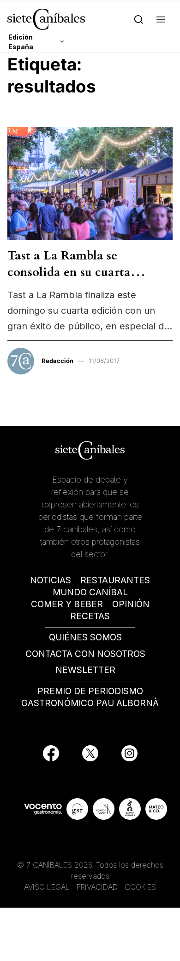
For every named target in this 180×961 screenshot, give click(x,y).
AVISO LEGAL (47, 887)
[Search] (138, 19)
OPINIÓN (131, 604)
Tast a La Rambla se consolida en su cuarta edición (69, 272)
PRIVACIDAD (98, 887)
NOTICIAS (50, 580)
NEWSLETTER (85, 670)
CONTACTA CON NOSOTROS (85, 654)
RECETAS (90, 616)
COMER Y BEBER (67, 604)
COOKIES (140, 887)
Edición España (20, 42)
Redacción (57, 360)
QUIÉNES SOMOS (85, 637)
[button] (161, 19)
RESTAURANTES (115, 580)
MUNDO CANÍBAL (90, 592)
